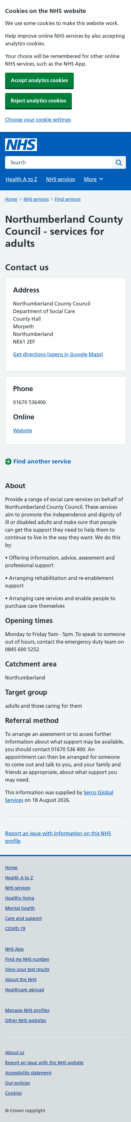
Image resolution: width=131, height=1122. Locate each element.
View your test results (27, 969)
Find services (67, 199)
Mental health (20, 908)
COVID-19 (15, 928)
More (93, 179)
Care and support (23, 918)
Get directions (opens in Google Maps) (58, 354)
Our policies (17, 1083)
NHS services (60, 179)
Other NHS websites (25, 1020)
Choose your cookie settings (38, 119)
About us (14, 1052)
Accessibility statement (28, 1073)
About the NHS (21, 979)
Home (11, 199)
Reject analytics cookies (38, 100)
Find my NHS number (27, 959)
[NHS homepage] (21, 144)
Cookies (13, 1093)
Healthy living (19, 898)
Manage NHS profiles (27, 1010)
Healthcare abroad (24, 990)
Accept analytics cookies (39, 80)
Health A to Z (21, 179)
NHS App (14, 949)
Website (22, 430)
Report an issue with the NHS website (44, 1063)
